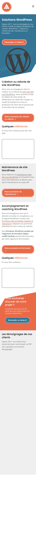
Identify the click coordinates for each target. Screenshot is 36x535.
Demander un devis (13, 42)
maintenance (19, 31)
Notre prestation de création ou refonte (17, 117)
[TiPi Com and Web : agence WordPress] (6, 11)
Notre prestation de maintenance (13, 192)
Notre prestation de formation (18, 248)
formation (6, 33)
